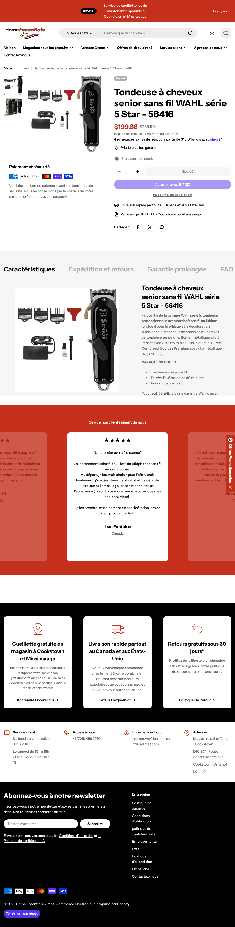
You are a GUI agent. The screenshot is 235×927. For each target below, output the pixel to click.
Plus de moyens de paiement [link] (172, 194)
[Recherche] (190, 33)
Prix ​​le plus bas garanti (138, 147)
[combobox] (128, 33)
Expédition (122, 134)
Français (220, 11)
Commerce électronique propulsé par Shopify (92, 904)
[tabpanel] (118, 340)
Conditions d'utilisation (76, 836)
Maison (9, 68)
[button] (230, 463)
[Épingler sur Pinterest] (161, 227)
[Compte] (212, 33)
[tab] (29, 270)
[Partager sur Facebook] (138, 227)
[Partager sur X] (149, 227)
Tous (25, 68)
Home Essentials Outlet (35, 904)
